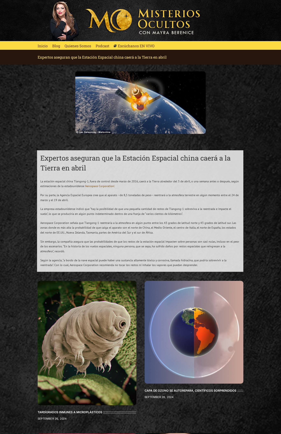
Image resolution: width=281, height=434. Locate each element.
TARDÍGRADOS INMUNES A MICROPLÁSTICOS (70, 412)
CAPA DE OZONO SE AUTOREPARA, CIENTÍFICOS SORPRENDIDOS (190, 390)
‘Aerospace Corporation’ (99, 186)
